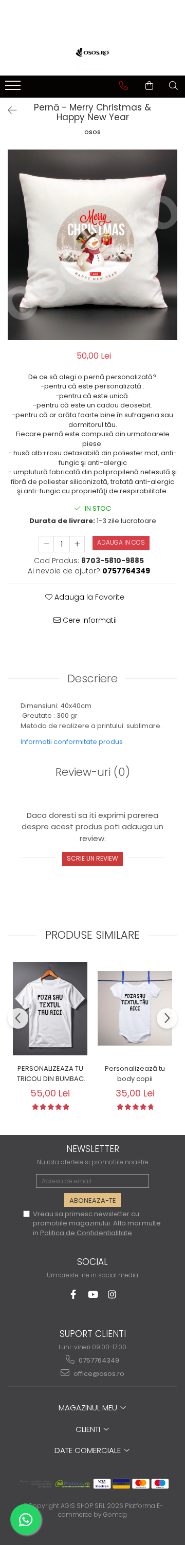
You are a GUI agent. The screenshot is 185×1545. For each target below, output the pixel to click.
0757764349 (98, 1360)
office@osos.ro (98, 1374)
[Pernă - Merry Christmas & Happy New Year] (92, 245)
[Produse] (14, 88)
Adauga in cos (121, 542)
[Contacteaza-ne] (123, 86)
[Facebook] (73, 1295)
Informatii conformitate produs (72, 742)
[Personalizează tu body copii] (135, 1008)
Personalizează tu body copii (135, 1074)
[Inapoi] (7, 110)
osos (92, 132)
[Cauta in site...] (173, 86)
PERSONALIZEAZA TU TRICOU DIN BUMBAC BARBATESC (50, 1074)
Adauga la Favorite (88, 597)
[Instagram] (112, 1295)
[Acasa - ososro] (92, 52)
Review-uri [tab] (92, 772)
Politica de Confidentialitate (86, 1233)
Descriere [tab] (92, 678)
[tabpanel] (92, 245)
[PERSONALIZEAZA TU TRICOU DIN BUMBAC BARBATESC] (50, 1008)
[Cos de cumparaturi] (149, 86)
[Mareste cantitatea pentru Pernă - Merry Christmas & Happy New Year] (77, 544)
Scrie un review (92, 858)
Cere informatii (89, 620)
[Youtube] (93, 1295)
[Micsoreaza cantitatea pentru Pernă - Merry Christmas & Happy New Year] (46, 544)
